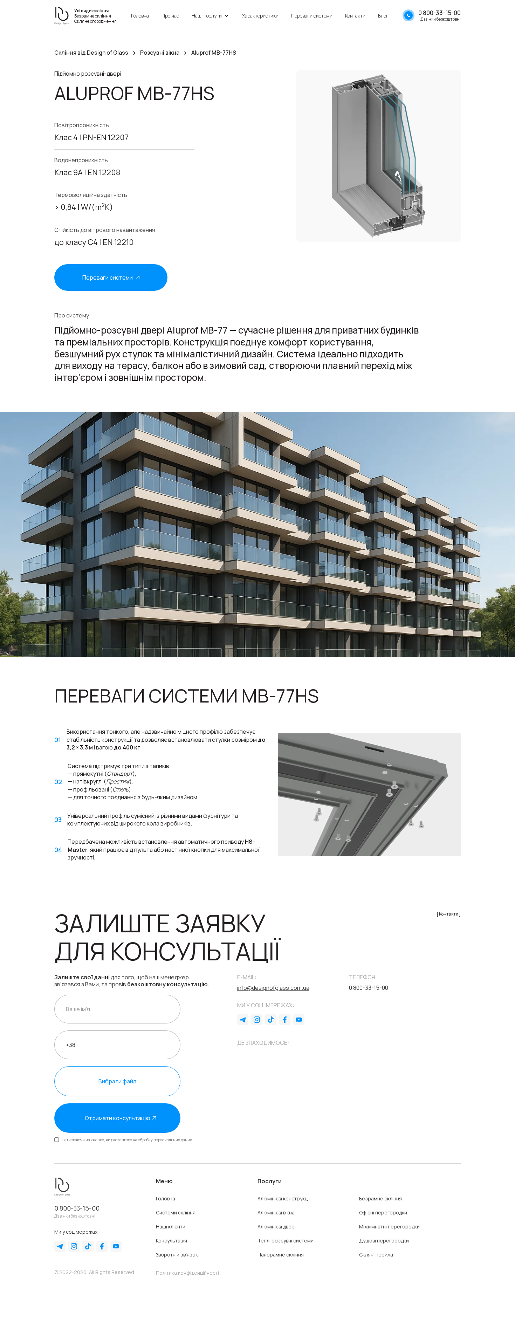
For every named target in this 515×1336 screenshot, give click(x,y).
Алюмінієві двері (277, 1226)
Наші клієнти (170, 1226)
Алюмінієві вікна (276, 1212)
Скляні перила (376, 1254)
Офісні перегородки (383, 1212)
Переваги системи (311, 15)
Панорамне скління (281, 1254)
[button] (210, 15)
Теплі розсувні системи (286, 1240)
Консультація (171, 1240)
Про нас (170, 15)
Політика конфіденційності (187, 1272)
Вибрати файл (117, 1081)
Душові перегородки (384, 1240)
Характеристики (260, 15)
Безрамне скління (380, 1198)
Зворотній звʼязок (177, 1254)
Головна (140, 15)
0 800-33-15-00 (76, 1208)
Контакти (355, 15)
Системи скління (175, 1212)
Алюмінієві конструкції (284, 1198)
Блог (383, 15)
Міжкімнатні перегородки (389, 1226)
